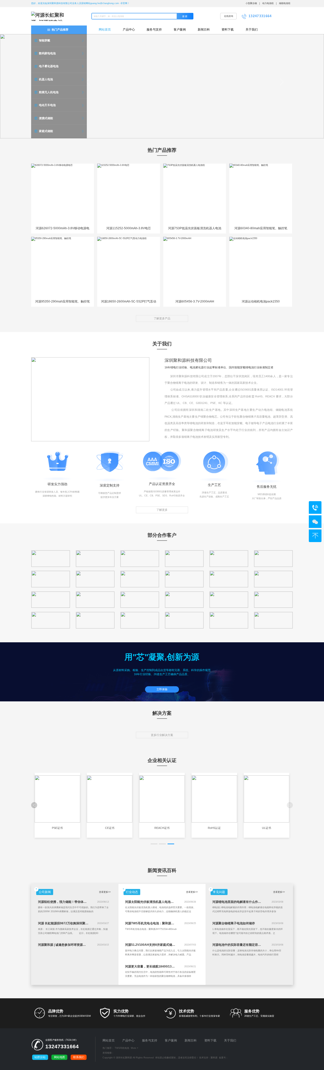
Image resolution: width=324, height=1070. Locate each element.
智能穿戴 (44, 40)
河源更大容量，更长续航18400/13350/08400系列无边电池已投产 (169, 966)
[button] (34, 805)
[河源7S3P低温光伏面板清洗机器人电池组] (194, 194)
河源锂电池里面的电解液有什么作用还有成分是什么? (248, 902)
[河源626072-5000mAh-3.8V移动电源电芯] (62, 194)
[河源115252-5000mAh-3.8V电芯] (128, 194)
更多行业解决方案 (162, 734)
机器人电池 (46, 79)
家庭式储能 (46, 131)
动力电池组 (268, 3)
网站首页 (105, 29)
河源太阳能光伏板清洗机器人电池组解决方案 (155, 902)
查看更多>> (105, 892)
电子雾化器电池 (48, 66)
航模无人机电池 (48, 92)
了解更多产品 (162, 318)
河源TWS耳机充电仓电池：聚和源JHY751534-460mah (162, 923)
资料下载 (227, 29)
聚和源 (214, 1057)
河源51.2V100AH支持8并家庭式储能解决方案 (156, 945)
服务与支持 (154, 29)
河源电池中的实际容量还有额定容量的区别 (241, 945)
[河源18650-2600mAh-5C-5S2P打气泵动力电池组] (128, 267)
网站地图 (59, 1057)
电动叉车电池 (47, 105)
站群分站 (40, 1057)
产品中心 (129, 29)
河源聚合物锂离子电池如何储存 (233, 923)
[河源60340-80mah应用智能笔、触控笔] (260, 194)
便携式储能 (46, 118)
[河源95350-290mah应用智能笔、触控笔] (62, 267)
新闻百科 (204, 29)
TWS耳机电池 (122, 1048)
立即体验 (162, 689)
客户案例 (180, 29)
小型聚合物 (251, 3)
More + (134, 1048)
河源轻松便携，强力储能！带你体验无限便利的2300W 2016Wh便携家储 (87, 902)
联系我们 (78, 1057)
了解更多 (162, 509)
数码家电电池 (47, 53)
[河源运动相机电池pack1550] (260, 267)
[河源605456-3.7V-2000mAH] (194, 267)
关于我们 (252, 29)
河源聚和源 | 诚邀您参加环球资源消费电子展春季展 (72, 945)
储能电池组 (284, 3)
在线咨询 (228, 16)
